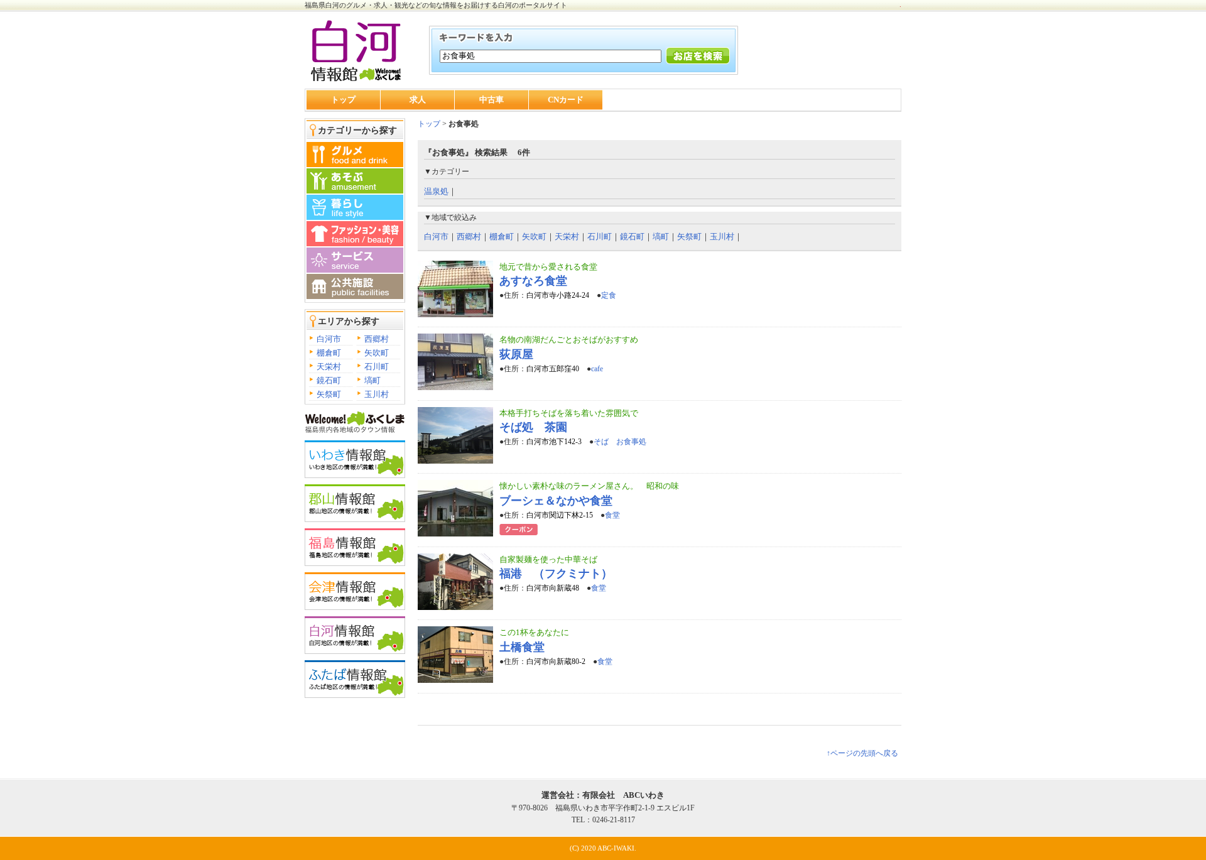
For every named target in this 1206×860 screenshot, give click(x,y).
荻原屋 (516, 354)
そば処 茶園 (533, 427)
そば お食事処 (620, 441)
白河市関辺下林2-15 (559, 515)
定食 (608, 295)
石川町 (376, 366)
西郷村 (376, 339)
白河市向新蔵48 (552, 588)
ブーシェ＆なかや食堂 (555, 500)
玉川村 (376, 394)
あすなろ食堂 (533, 281)
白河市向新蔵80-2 (555, 661)
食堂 (612, 515)
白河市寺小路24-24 (557, 295)
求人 (418, 99)
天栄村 (329, 366)
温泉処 (436, 191)
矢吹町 (376, 352)
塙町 (372, 380)
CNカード (566, 99)
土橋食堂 (522, 647)
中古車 (491, 99)
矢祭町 (329, 394)
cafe (597, 368)
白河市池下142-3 (554, 441)
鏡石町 (329, 380)
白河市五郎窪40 (552, 368)
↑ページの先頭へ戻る (862, 753)
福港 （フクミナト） (555, 573)
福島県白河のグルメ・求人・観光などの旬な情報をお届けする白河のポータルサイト (436, 5)
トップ (343, 99)
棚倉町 (329, 352)
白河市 (329, 339)
